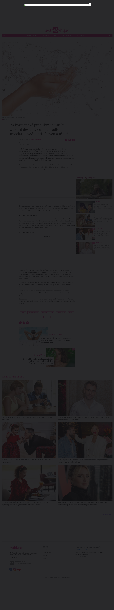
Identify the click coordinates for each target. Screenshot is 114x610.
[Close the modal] (90, 4)
